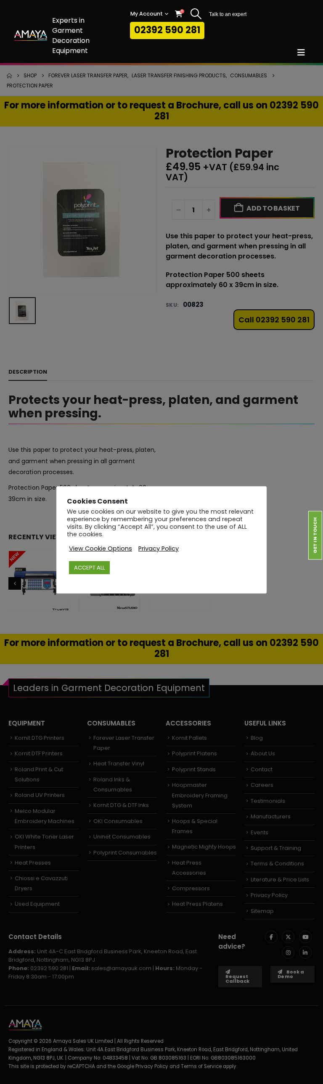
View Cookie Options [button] (100, 548)
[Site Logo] (31, 35)
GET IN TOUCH (315, 535)
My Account (146, 13)
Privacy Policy (158, 548)
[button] (195, 13)
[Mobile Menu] (303, 52)
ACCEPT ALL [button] (89, 568)
